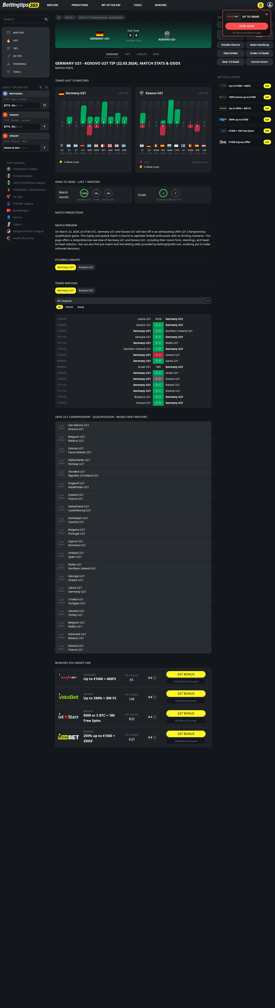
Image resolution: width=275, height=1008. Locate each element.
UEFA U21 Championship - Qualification (101, 17)
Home (69, 307)
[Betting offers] (261, 5)
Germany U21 (174, 318)
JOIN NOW (246, 26)
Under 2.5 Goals (259, 53)
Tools (138, 5)
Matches (52, 5)
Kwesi (12, 138)
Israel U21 (144, 366)
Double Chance (230, 44)
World (68, 17)
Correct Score (259, 61)
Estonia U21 (173, 390)
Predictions (80, 5)
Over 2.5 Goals (230, 61)
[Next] (46, 87)
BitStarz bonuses (186, 720)
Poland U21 (173, 384)
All (58, 17)
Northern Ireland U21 (179, 330)
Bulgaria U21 (143, 396)
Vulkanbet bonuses (186, 681)
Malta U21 (172, 342)
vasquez (14, 96)
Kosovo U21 (173, 378)
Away (80, 307)
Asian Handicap (259, 44)
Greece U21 (143, 324)
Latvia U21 (144, 318)
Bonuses (160, 5)
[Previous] (40, 87)
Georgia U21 (143, 336)
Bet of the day (111, 5)
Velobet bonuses (186, 701)
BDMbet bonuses (186, 741)
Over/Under (231, 53)
